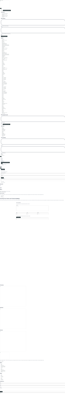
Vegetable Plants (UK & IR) (4, 103)
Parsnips (3, 95)
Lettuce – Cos (3, 89)
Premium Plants (3, 113)
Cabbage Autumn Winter (4, 43)
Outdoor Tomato (3, 91)
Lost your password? (3, 178)
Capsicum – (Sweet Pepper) (4, 57)
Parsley (2, 85)
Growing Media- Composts (4, 14)
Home (0, 191)
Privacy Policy (2, 365)
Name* (16, 212)
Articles (1, 367)
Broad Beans (3, 41)
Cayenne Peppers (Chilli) (4, 69)
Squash (2, 109)
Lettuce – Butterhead (4, 77)
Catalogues (3, 133)
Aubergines (3, 39)
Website (38, 212)
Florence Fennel (3, 73)
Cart (1, 375)
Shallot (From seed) (4, 99)
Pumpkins (3, 96)
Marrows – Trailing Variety (4, 83)
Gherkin (3, 65)
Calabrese (3, 47)
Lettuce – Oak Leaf (4, 87)
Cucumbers (3, 63)
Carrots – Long (3, 67)
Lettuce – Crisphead (4, 79)
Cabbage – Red (3, 55)
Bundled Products (3, 129)
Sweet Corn (3, 101)
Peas (2, 105)
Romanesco (3, 107)
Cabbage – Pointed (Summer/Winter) (5, 45)
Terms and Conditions (3, 370)
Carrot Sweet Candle (3, 122)
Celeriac (3, 61)
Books (2, 127)
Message (1, 387)
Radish (2, 97)
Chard (2, 71)
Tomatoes (3, 111)
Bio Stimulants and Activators (5, 13)
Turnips (2, 102)
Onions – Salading (3, 81)
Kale (2, 75)
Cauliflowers (3, 59)
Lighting (3, 131)
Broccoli (3, 51)
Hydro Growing (3, 135)
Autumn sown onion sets (4, 49)
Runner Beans (3, 98)
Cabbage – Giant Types (4, 53)
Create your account (3, 182)
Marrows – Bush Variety (4, 93)
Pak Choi (3, 84)
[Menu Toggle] (1, 8)
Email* (27, 212)
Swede (2, 100)
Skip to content (1, 0)
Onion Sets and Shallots (4, 82)
